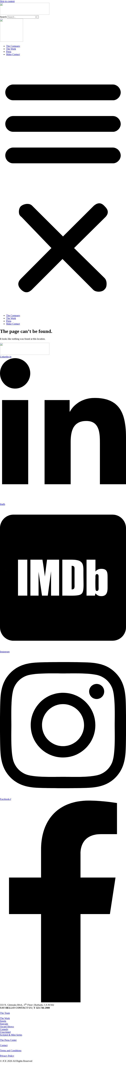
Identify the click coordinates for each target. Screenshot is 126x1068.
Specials (4, 1023)
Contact (4, 1045)
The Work (11, 49)
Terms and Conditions (10, 1050)
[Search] (37, 17)
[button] (63, 185)
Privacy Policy (7, 1055)
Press (8, 51)
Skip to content (7, 1)
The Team (5, 1013)
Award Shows (7, 1026)
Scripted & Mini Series (11, 1035)
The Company (13, 46)
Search (3, 17)
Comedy (4, 1029)
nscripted (6, 1032)
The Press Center (8, 1040)
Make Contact (13, 54)
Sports (3, 1021)
